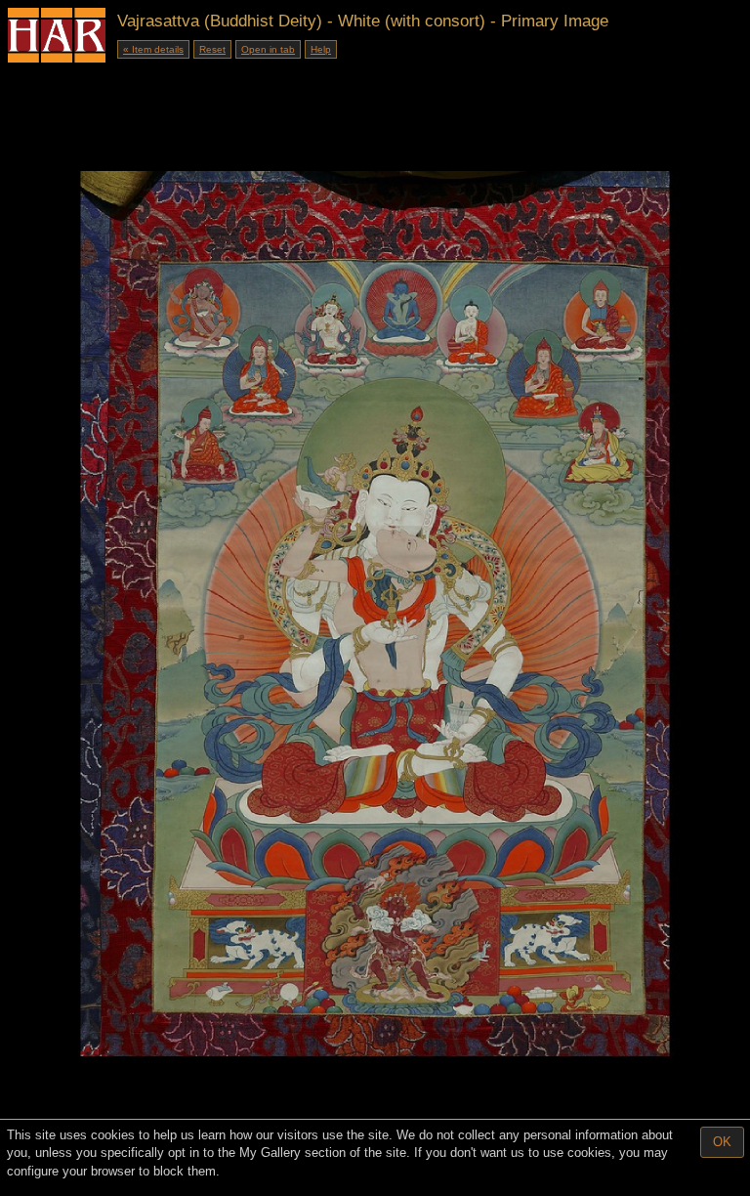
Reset (212, 49)
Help (321, 49)
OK (722, 1141)
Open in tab (268, 49)
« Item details (153, 49)
